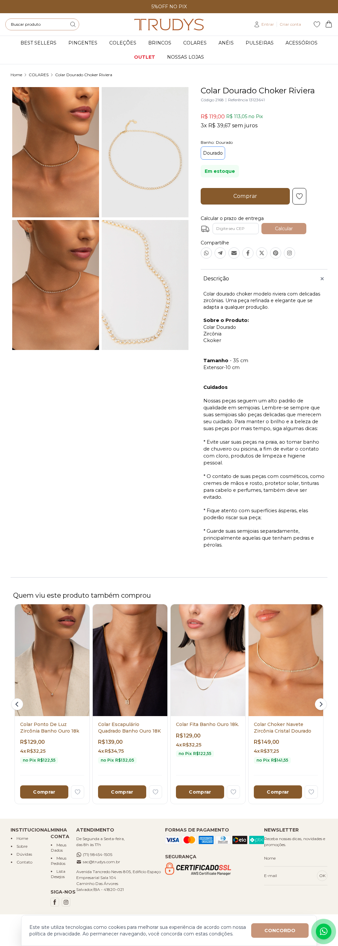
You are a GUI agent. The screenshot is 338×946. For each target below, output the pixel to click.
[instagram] (66, 902)
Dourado (213, 153)
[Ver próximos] (319, 704)
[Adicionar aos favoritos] (77, 792)
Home (16, 74)
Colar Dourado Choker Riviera (83, 74)
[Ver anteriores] (18, 704)
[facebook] (55, 902)
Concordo (279, 930)
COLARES (39, 74)
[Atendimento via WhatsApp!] (323, 931)
